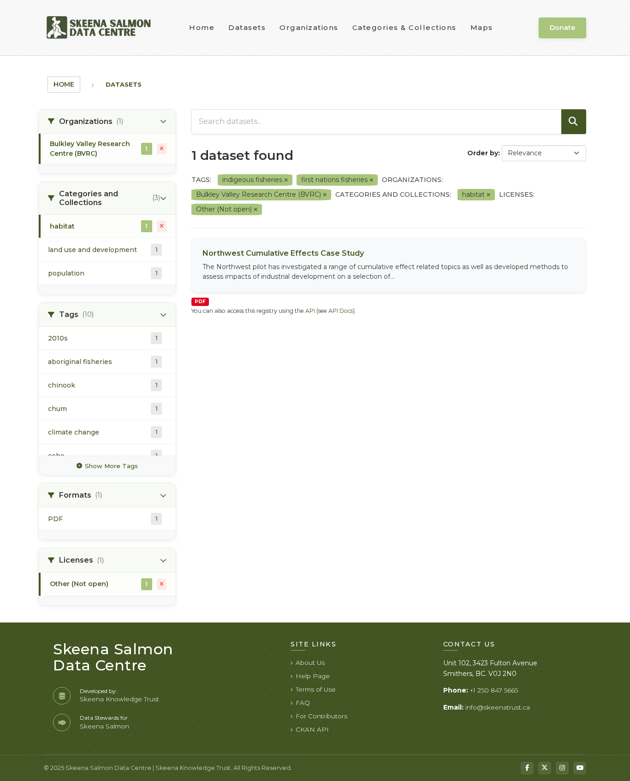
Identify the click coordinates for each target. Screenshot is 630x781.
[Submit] (573, 121)
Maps (481, 27)
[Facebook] (527, 768)
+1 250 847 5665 (494, 690)
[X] (544, 768)
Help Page (313, 676)
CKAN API (312, 729)
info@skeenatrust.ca (497, 707)
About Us (310, 662)
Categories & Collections (404, 27)
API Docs (340, 310)
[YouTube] (579, 768)
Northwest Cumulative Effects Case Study (283, 253)
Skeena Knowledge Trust (119, 699)
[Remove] (286, 180)
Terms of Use (316, 689)
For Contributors (321, 716)
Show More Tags (111, 466)
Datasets (247, 27)
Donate (562, 27)
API (310, 310)
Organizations (309, 27)
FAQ (303, 702)
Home (201, 27)
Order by (482, 153)
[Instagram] (562, 768)
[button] (107, 122)
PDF (200, 302)
